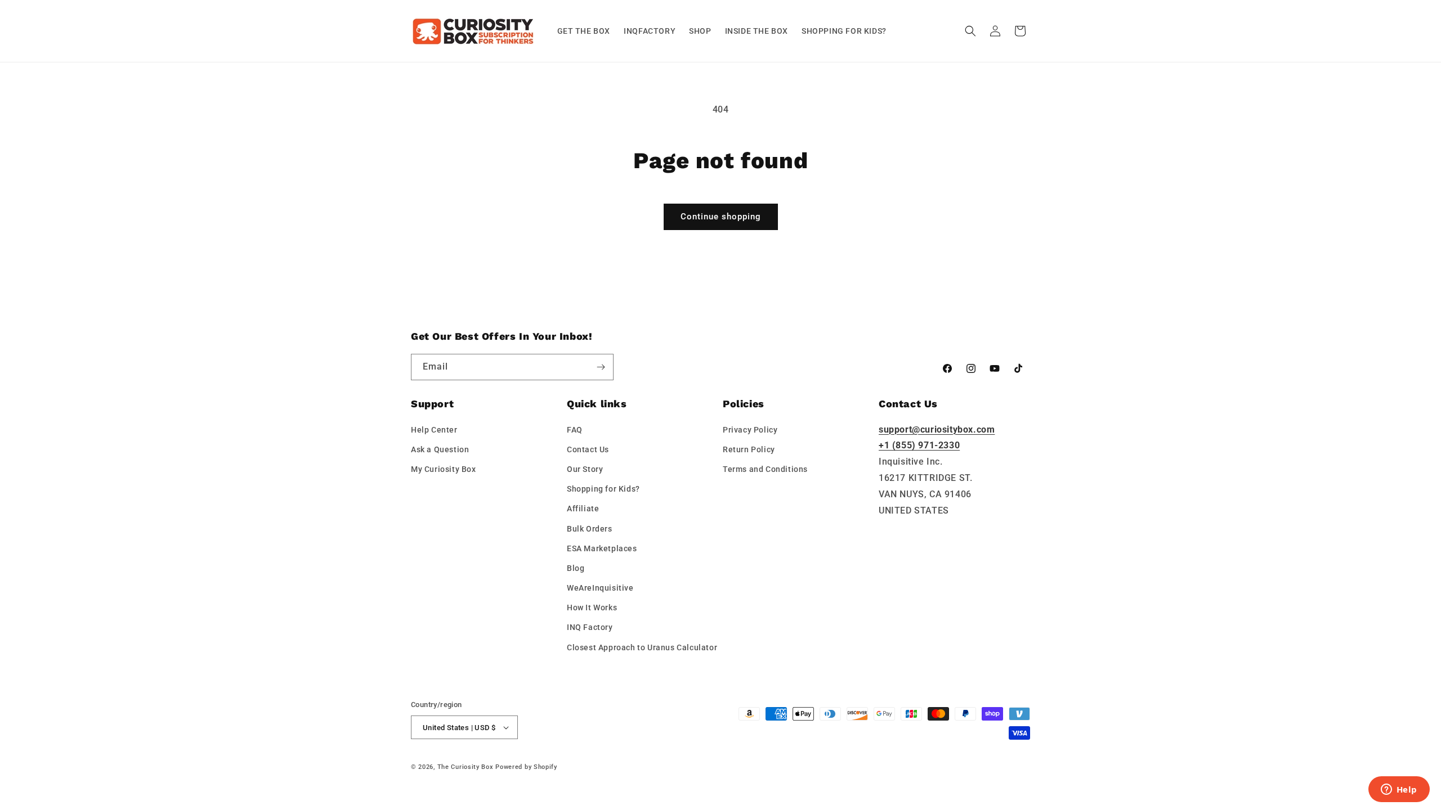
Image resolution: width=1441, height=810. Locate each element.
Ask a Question (440, 449)
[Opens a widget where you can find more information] (1399, 790)
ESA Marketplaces (602, 548)
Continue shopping (721, 217)
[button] (970, 31)
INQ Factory (590, 627)
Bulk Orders (589, 528)
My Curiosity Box (443, 469)
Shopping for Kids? (603, 488)
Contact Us (588, 449)
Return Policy (749, 449)
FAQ (575, 429)
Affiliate (583, 508)
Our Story (585, 469)
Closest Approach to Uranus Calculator (642, 647)
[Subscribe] (600, 367)
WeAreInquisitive (600, 587)
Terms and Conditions (765, 469)
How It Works (592, 607)
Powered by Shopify (526, 767)
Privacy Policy (750, 429)
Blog (575, 568)
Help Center (434, 429)
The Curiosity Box (465, 767)
